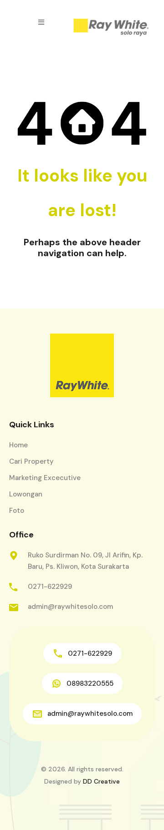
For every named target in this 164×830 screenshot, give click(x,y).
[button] (41, 22)
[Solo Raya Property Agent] (111, 28)
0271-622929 (50, 586)
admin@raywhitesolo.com (70, 606)
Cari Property (31, 461)
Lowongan (25, 494)
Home (18, 445)
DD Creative (101, 781)
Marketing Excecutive (45, 477)
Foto (16, 510)
